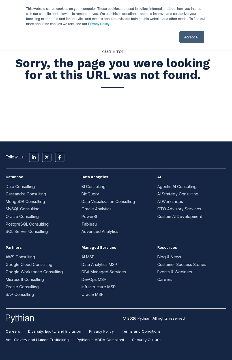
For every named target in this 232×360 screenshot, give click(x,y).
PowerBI (89, 216)
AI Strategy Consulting (177, 193)
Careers (164, 279)
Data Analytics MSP (99, 264)
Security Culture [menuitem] (146, 339)
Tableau (89, 224)
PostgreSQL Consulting (27, 224)
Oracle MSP (92, 294)
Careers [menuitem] (13, 331)
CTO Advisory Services (179, 208)
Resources (167, 247)
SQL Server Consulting (27, 231)
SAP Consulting (20, 294)
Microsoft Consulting (25, 279)
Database (14, 177)
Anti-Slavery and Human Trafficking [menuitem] (37, 339)
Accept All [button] (191, 36)
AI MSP (87, 256)
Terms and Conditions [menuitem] (141, 331)
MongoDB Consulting (25, 201)
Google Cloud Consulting (29, 264)
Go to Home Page (112, 107)
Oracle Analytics (96, 208)
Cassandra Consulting (26, 193)
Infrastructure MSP (98, 286)
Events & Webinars (174, 271)
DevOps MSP (93, 279)
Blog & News (169, 256)
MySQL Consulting (23, 208)
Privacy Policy (98, 23)
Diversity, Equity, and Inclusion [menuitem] (54, 331)
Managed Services (98, 247)
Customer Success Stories (181, 264)
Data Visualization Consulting (108, 201)
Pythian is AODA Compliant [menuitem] (100, 339)
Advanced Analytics (99, 231)
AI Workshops (170, 201)
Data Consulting (20, 186)
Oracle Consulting (22, 216)
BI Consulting (93, 186)
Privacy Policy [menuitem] (101, 331)
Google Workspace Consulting (34, 271)
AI (159, 177)
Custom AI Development (179, 216)
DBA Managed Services (103, 271)
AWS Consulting (20, 256)
